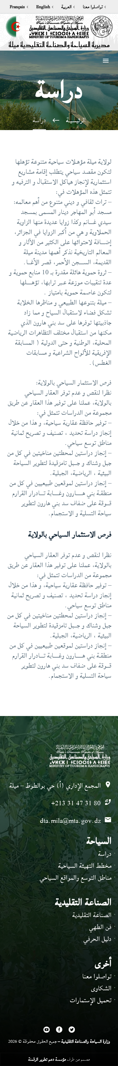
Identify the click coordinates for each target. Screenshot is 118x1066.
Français (17, 7)
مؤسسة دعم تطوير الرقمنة (47, 1059)
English (43, 7)
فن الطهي (100, 927)
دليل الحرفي (97, 938)
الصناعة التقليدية (91, 915)
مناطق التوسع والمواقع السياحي (75, 877)
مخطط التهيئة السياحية (84, 865)
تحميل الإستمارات (90, 1000)
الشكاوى (101, 988)
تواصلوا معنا (93, 7)
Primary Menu (105, 60)
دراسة (104, 853)
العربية (66, 7)
